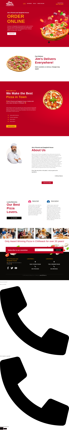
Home (24, 3)
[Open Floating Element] (1, 428)
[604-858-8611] (54, 266)
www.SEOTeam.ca (43, 275)
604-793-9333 (35, 268)
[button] (1, 233)
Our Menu (29, 3)
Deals (34, 3)
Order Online (40, 3)
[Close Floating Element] (5, 428)
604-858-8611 (54, 268)
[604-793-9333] (35, 266)
